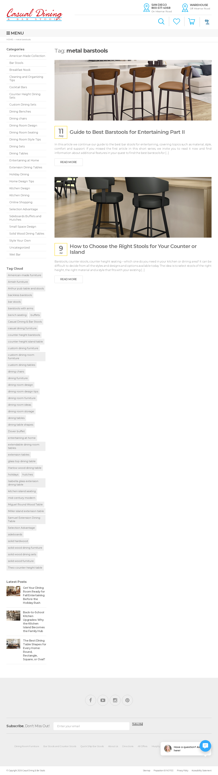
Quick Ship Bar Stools (92, 746)
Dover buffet (16, 431)
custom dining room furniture (21, 356)
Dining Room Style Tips (25, 139)
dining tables (16, 418)
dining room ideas (19, 404)
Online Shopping (21, 202)
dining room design (20, 384)
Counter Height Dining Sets (25, 96)
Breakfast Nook (19, 69)
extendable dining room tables (23, 446)
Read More (68, 162)
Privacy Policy (182, 770)
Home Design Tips (21, 181)
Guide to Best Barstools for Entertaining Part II (127, 132)
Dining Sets (17, 146)
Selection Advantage (23, 209)
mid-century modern (21, 497)
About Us (113, 746)
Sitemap (146, 770)
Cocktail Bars (18, 87)
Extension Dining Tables (25, 167)
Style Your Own (20, 240)
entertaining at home (22, 438)
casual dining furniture (22, 328)
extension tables (18, 454)
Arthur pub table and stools (26, 288)
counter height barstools (24, 335)
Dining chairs (18, 118)
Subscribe (137, 724)
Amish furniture (18, 281)
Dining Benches (20, 111)
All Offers (142, 746)
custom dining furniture (23, 348)
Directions (127, 746)
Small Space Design (22, 226)
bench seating (17, 315)
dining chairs (16, 371)
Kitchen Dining (19, 195)
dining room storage (21, 411)
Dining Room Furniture (26, 746)
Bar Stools (16, 63)
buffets (35, 315)
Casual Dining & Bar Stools (25, 321)
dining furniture (18, 378)
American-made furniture (24, 275)
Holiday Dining (19, 174)
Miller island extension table (26, 511)
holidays (13, 474)
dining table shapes (20, 424)
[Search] (161, 21)
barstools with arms (20, 308)
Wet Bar (15, 254)
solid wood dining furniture (25, 547)
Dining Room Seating (23, 132)
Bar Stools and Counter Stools (59, 746)
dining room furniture (22, 398)
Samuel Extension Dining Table (24, 519)
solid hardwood (18, 541)
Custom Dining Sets (22, 104)
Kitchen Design (19, 188)
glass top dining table (22, 461)
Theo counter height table (25, 567)
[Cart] (192, 22)
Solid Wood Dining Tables (26, 233)
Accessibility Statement (201, 770)
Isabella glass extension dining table (23, 483)
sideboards (15, 534)
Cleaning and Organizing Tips (26, 78)
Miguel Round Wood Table (25, 504)
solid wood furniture (21, 561)
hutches (27, 474)
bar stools (14, 301)
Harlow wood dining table (24, 467)
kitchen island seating (22, 491)
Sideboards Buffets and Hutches (25, 218)
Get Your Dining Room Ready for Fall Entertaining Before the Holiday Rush (34, 595)
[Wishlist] (176, 22)
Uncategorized (19, 247)
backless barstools (20, 295)
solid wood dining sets (22, 554)
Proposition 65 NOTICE (164, 770)
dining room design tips (23, 391)
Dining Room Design (23, 125)
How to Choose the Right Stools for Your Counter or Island (133, 249)
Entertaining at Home (24, 160)
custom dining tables (21, 364)
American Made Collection (27, 56)
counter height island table (25, 341)
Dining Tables (18, 153)
